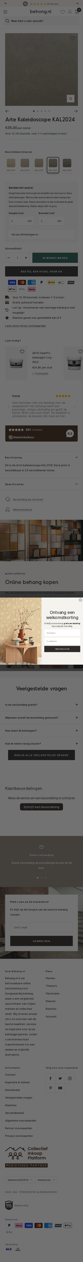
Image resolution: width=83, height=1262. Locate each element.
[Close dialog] (80, 600)
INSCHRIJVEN (62, 649)
